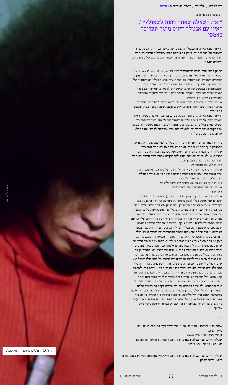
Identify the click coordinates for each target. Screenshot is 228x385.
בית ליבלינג (215, 6)
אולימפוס (200, 6)
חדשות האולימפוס (180, 6)
